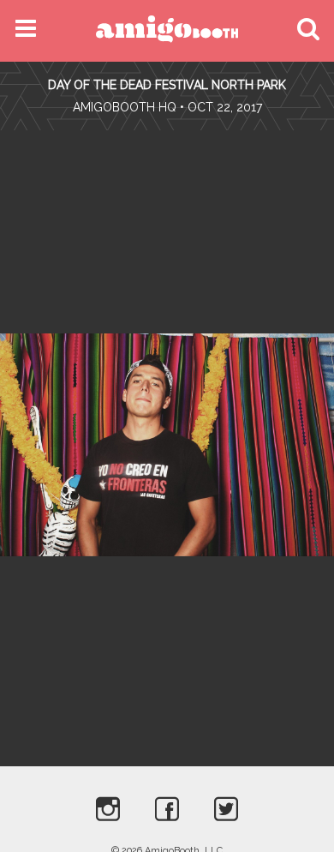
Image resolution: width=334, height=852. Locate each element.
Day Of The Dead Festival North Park (167, 85)
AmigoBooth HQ (124, 107)
